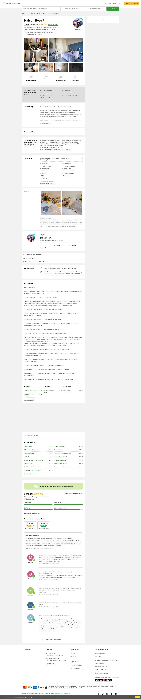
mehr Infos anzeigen (45, 123)
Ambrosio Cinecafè (29, 453)
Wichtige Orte (74, 657)
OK (137, 697)
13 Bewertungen (53, 24)
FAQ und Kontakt (99, 657)
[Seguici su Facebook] (99, 694)
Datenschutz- (58, 693)
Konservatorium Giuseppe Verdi (62, 453)
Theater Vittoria (28, 463)
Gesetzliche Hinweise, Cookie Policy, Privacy (107, 660)
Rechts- (53, 693)
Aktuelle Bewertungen (76, 665)
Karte (54, 27)
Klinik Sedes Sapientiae (60, 460)
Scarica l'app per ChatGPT (102, 673)
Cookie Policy (67, 693)
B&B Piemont (31, 13)
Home (23, 13)
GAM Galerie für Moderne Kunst (32, 467)
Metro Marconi (67, 390)
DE (121, 3)
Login (115, 3)
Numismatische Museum (60, 463)
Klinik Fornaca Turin (59, 446)
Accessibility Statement (101, 666)
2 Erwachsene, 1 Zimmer (95, 8)
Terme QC (27, 456)
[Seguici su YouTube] (116, 694)
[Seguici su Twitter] (103, 694)
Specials (72, 653)
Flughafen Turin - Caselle (30, 390)
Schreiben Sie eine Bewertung (72, 493)
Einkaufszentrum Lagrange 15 (62, 467)
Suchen (113, 8)
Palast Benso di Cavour (60, 456)
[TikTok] (111, 694)
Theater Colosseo (59, 450)
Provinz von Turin (41, 13)
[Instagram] (107, 694)
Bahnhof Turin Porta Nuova (31, 450)
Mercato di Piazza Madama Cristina (33, 460)
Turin (48, 13)
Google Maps (27, 435)
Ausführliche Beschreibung (47, 183)
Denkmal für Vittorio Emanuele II (32, 470)
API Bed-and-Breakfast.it (101, 670)
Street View (35, 435)
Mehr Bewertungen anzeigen (53, 639)
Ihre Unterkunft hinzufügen (131, 3)
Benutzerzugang (99, 663)
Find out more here (19, 697)
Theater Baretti (28, 446)
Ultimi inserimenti (75, 668)
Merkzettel (108, 3)
